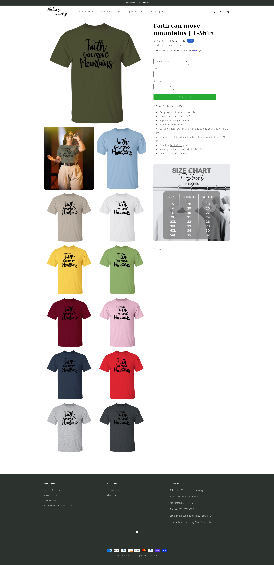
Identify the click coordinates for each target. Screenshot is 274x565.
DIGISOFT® (176, 145)
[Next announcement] (229, 2)
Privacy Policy (50, 495)
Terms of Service (52, 490)
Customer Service (115, 490)
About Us (111, 495)
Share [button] (159, 249)
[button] (85, 12)
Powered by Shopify (149, 555)
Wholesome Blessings (132, 555)
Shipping (157, 45)
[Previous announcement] (45, 2)
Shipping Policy (51, 500)
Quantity (157, 81)
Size (155, 68)
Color (155, 55)
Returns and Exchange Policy (58, 505)
